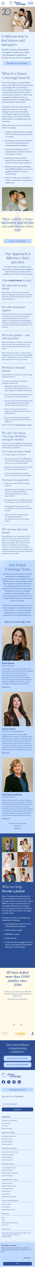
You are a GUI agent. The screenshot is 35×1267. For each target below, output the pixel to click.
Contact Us (5, 1225)
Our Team (5, 1126)
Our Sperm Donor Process (10, 1152)
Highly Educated (7, 1183)
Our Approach (6, 1123)
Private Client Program (10, 1200)
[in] (19, 1082)
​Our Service (6, 1117)
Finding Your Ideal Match (9, 1120)
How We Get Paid (7, 1144)
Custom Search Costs (8, 1209)
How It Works (6, 1207)
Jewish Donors (6, 1191)
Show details (27, 1258)
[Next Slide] (21, 1025)
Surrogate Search (8, 1164)
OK (17, 1263)
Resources (5, 1213)
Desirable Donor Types (23, 425)
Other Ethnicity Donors (9, 1196)
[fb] (3, 1082)
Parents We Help (7, 1128)
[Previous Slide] (14, 1025)
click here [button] (17, 828)
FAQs (3, 1220)
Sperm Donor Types (8, 1154)
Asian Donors (6, 1194)
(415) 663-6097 (6, 1236)
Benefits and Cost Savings (10, 1173)
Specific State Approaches (10, 1222)
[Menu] (3, 3)
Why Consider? (6, 1204)
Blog (3, 1217)
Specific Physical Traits (9, 1186)
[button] (17, 63)
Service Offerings (7, 1141)
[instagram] (14, 1082)
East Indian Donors (7, 1188)
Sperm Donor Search (9, 1148)
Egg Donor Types (7, 1139)
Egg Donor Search (8, 1132)
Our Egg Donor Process (9, 1136)
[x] (8, 1082)
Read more (6, 687)
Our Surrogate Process (9, 1167)
